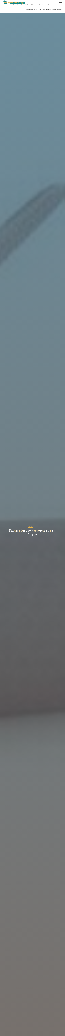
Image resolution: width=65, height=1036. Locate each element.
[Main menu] (60, 3)
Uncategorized (32, 526)
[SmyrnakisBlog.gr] (5, 2)
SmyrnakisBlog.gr (16, 3)
